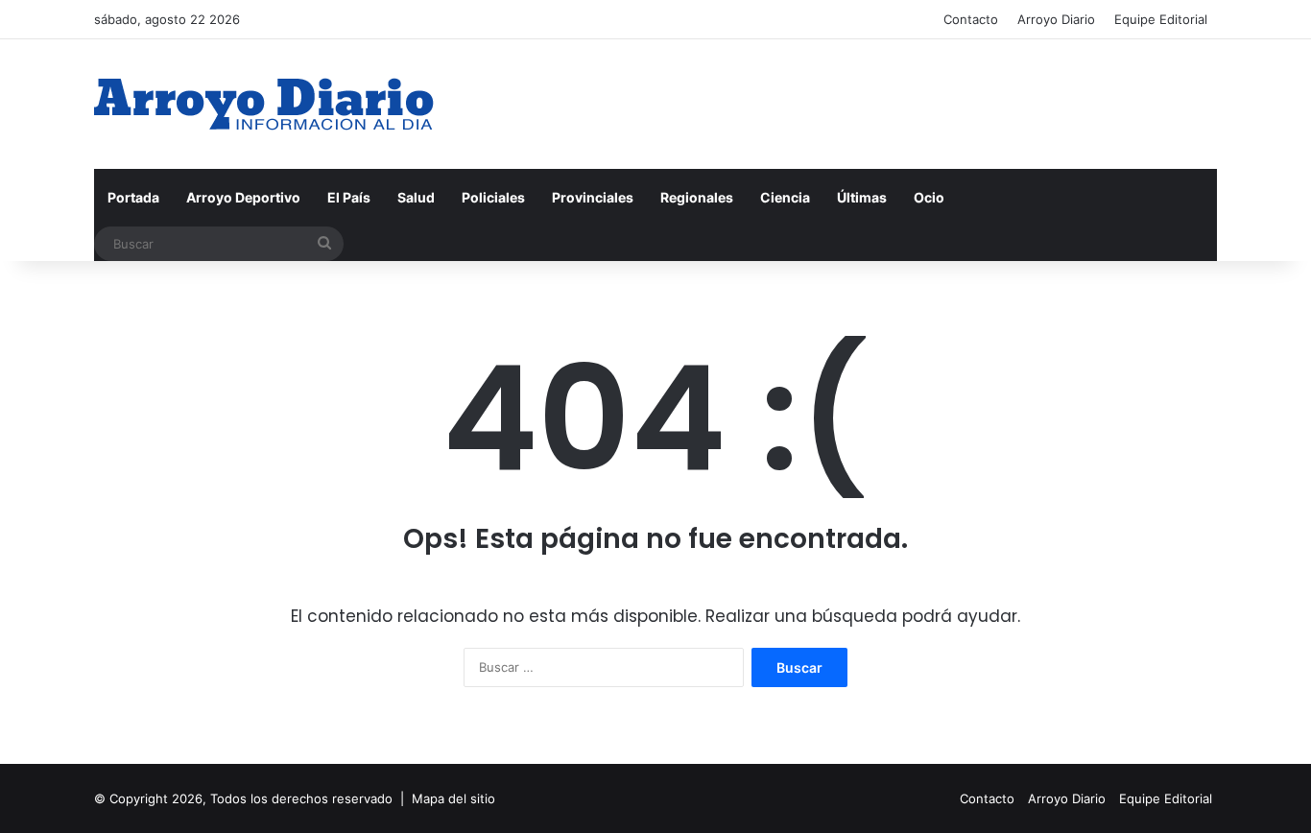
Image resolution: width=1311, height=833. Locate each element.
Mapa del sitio (453, 798)
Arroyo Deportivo (243, 197)
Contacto (970, 19)
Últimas (862, 197)
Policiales (493, 197)
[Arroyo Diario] (264, 104)
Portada (133, 197)
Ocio (929, 197)
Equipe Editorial (1160, 19)
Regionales (696, 197)
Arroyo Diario (1056, 19)
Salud (416, 197)
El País (348, 197)
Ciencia (785, 197)
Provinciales (592, 197)
